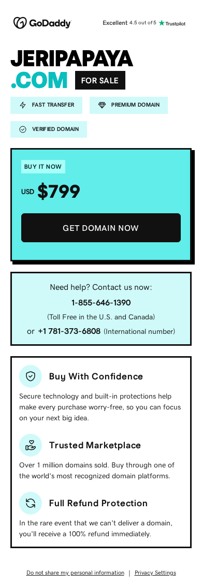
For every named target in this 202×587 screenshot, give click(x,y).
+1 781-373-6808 (69, 331)
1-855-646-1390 (101, 302)
